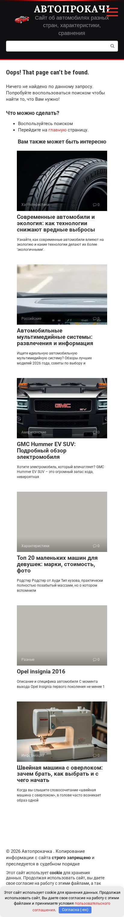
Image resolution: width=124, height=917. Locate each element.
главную (57, 130)
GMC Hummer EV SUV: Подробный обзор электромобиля (46, 450)
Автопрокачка (77, 9)
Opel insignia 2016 (41, 671)
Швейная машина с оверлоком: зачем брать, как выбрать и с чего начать (60, 774)
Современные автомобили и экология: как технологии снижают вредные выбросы (56, 223)
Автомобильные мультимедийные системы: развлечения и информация (55, 337)
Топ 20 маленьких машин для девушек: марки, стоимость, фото (57, 564)
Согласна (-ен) (75, 909)
